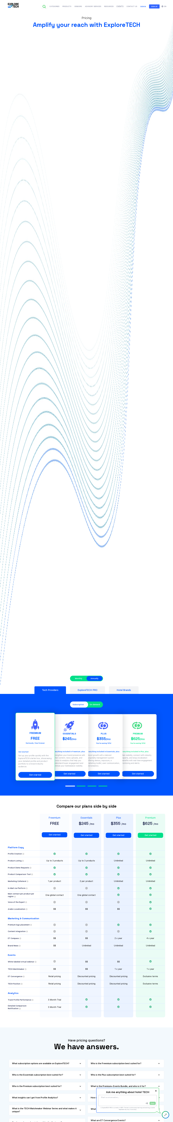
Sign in (143, 6)
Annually (94, 678)
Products (66, 6)
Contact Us (132, 6)
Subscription (78, 705)
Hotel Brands (124, 690)
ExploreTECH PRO (87, 690)
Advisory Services (93, 6)
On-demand (95, 705)
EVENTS (120, 6)
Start (153, 1103)
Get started (35, 775)
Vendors (78, 6)
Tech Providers (50, 690)
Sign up (154, 6)
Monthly (78, 678)
